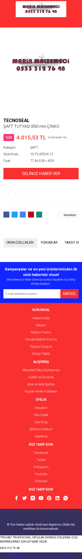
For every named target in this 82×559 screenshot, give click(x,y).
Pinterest (41, 481)
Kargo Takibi (41, 353)
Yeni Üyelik (41, 415)
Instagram (41, 467)
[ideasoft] (17, 556)
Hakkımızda (41, 318)
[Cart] (72, 22)
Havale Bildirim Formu (41, 339)
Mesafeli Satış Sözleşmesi (41, 370)
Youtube (41, 474)
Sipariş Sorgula (41, 346)
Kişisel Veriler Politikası (41, 391)
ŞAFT (34, 147)
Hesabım (41, 408)
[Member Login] (41, 22)
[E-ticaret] (40, 556)
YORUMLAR (49, 242)
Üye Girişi (41, 422)
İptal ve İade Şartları (41, 384)
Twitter (41, 460)
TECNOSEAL (16, 120)
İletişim (41, 325)
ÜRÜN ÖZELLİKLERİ (20, 242)
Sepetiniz (41, 436)
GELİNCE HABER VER (41, 173)
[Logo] (41, 9)
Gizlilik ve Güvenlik (41, 377)
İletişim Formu (41, 332)
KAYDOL (69, 294)
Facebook (41, 453)
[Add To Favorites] (9, 192)
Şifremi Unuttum (41, 429)
